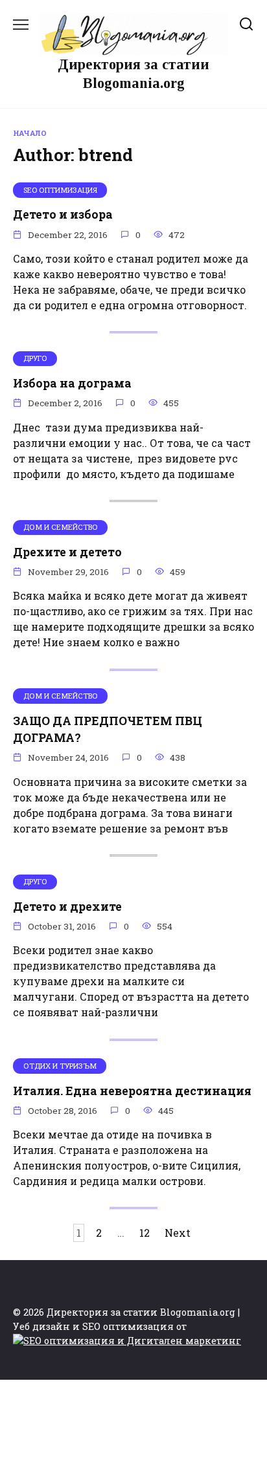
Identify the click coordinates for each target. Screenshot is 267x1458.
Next (178, 1232)
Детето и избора (63, 214)
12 (144, 1232)
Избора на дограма (72, 383)
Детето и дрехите (67, 906)
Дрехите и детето (67, 552)
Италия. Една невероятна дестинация (132, 1090)
